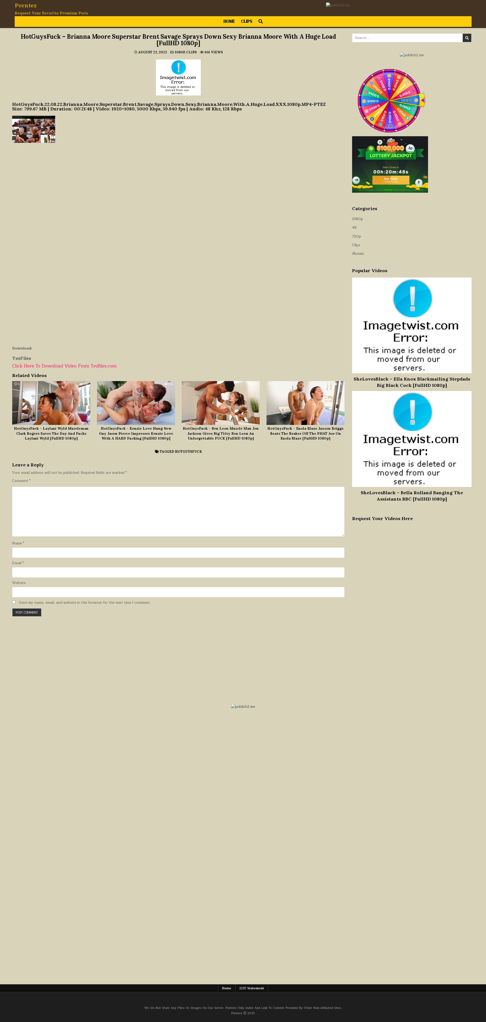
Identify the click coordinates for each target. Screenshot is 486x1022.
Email (18, 563)
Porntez (26, 5)
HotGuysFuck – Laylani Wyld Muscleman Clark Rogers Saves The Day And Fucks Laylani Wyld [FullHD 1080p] (51, 433)
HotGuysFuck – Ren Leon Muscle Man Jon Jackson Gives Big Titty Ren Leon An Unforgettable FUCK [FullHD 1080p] (221, 433)
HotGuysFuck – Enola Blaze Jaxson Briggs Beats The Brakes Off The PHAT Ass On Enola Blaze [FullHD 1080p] (305, 433)
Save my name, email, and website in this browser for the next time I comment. (85, 602)
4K (354, 227)
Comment (21, 481)
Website (19, 583)
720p (356, 236)
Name (18, 543)
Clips (246, 21)
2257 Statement (251, 988)
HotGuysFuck (188, 451)
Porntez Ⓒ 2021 (243, 1013)
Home (229, 21)
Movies (358, 254)
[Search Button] (260, 21)
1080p (180, 52)
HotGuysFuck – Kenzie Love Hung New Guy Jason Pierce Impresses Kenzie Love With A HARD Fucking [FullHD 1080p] (136, 433)
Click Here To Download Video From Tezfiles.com (64, 366)
